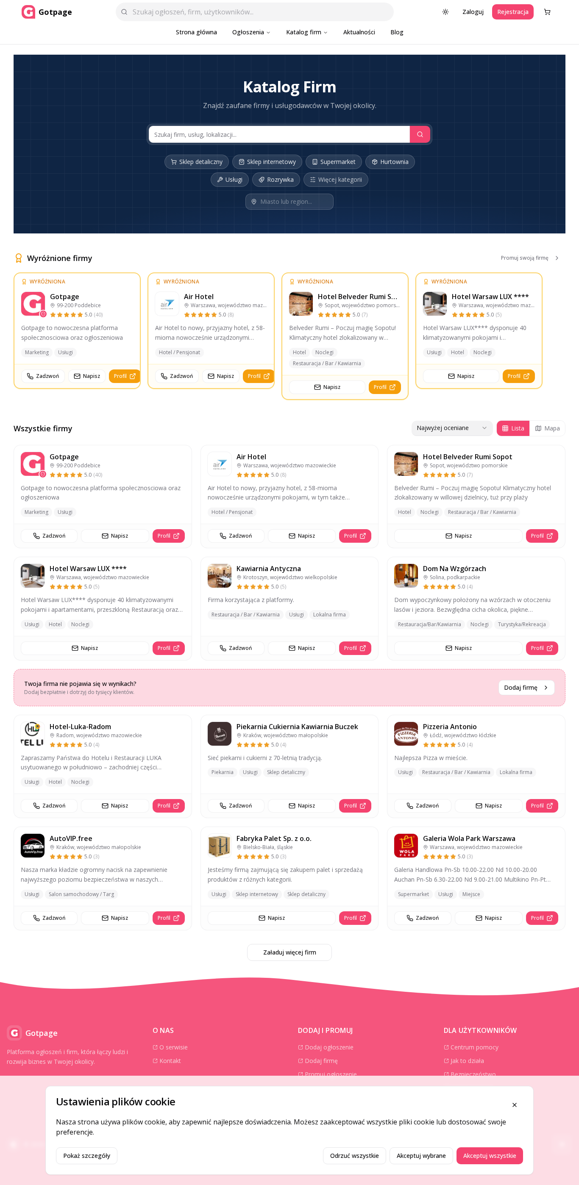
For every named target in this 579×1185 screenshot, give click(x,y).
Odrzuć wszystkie (354, 1156)
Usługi (233, 179)
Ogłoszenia (248, 32)
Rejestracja (513, 12)
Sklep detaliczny (201, 162)
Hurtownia (394, 162)
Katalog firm (303, 32)
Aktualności (359, 32)
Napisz (91, 376)
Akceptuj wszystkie (489, 1156)
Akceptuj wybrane (421, 1156)
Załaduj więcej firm (289, 952)
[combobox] (452, 428)
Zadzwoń (47, 376)
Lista (517, 428)
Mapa (552, 428)
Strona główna (196, 32)
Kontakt (170, 1061)
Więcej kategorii (340, 179)
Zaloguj (473, 12)
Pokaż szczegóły (86, 1156)
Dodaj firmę (520, 687)
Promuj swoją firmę (524, 257)
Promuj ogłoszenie (331, 1074)
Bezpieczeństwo (473, 1074)
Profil (120, 376)
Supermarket (338, 162)
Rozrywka (280, 179)
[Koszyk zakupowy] (547, 11)
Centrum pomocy (474, 1047)
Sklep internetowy (271, 162)
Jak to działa (467, 1061)
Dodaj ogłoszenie (329, 1047)
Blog (397, 32)
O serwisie (173, 1047)
